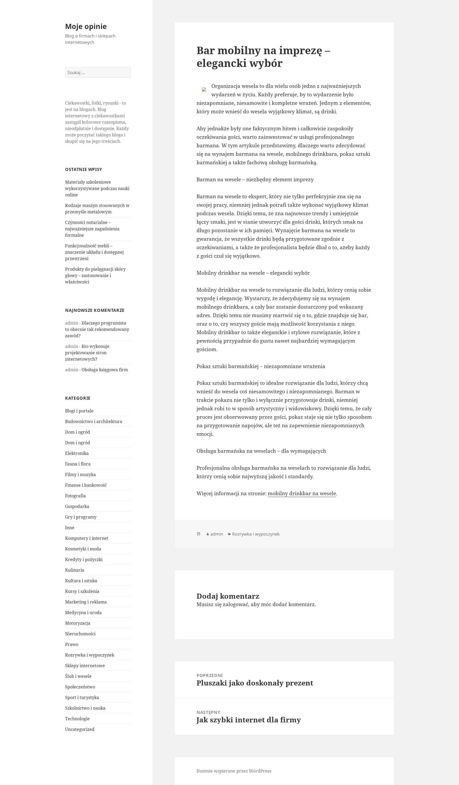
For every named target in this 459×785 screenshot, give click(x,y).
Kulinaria (74, 570)
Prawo (71, 644)
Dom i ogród (77, 432)
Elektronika (77, 453)
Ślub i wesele (78, 676)
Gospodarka (77, 506)
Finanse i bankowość (86, 485)
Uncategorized (80, 729)
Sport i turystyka (82, 697)
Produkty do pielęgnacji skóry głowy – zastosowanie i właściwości (95, 275)
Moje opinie (86, 26)
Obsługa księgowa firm (105, 370)
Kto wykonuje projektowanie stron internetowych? (87, 352)
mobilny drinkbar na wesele (302, 493)
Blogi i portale (79, 411)
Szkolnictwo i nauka (85, 708)
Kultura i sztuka (81, 581)
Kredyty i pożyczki (84, 559)
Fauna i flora (78, 464)
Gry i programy (80, 517)
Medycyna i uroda (83, 612)
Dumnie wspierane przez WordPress (234, 771)
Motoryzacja (77, 623)
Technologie (77, 719)
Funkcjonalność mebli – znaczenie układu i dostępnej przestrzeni (94, 252)
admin (216, 534)
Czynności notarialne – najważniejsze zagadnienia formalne (92, 228)
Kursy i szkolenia (82, 591)
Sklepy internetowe (85, 665)
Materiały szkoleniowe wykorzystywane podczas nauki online (97, 188)
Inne (69, 527)
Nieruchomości (80, 634)
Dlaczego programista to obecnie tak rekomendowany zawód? (97, 329)
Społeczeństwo (80, 687)
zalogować (235, 604)
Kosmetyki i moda (83, 549)
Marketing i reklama (86, 602)
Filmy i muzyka (80, 474)
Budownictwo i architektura (93, 421)
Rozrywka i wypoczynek (89, 655)
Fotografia (75, 496)
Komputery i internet (86, 538)
